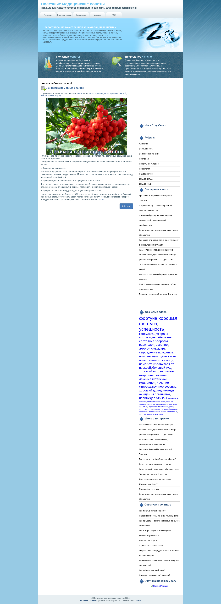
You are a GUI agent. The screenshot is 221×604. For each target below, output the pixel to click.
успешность (151, 329)
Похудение (144, 159)
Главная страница (89, 600)
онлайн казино (162, 337)
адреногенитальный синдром (165, 409)
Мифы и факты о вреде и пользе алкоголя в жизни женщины (159, 553)
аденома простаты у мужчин (151, 414)
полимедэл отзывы (153, 398)
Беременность (146, 149)
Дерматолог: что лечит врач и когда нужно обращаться (158, 232)
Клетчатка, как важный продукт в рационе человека (158, 276)
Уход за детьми (146, 179)
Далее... (103, 199)
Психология (144, 169)
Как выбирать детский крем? (152, 570)
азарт (161, 348)
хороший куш (148, 371)
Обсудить (126, 206)
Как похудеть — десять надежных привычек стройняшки (159, 523)
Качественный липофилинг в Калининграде (159, 469)
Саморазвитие (146, 174)
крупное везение (164, 386)
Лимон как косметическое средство (155, 464)
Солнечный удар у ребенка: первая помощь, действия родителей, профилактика (155, 220)
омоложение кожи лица (156, 360)
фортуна (148, 318)
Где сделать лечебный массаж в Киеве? (157, 459)
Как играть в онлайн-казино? (152, 511)
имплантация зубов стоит (157, 356)
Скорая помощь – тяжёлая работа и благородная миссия (155, 208)
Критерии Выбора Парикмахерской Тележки (155, 198)
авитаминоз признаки (156, 401)
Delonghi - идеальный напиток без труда (158, 294)
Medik (79, 93)
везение (162, 344)
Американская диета (148, 540)
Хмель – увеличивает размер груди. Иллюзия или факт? (155, 481)
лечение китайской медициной (153, 380)
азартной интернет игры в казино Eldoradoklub (158, 412)
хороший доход (150, 390)
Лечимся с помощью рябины (65, 88)
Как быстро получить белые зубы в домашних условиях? (155, 533)
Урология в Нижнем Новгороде (153, 474)
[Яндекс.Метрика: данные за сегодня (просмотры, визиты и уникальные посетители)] (159, 586)
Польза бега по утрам (149, 489)
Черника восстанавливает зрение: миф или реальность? (159, 562)
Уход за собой (145, 184)
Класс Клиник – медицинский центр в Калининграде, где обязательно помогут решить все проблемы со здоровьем (157, 255)
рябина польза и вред (51, 96)
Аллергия (143, 144)
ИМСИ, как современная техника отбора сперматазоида (158, 286)
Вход (138, 600)
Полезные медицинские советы (73, 4)
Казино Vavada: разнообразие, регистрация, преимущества (153, 441)
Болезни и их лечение (149, 154)
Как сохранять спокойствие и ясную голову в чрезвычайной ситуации (158, 242)
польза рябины (96, 93)
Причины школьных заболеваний (154, 575)
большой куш (161, 367)
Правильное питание (149, 164)
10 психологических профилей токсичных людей (158, 267)
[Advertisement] (159, 102)
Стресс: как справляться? (151, 545)
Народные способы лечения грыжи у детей (159, 516)
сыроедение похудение (156, 352)
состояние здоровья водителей (154, 342)
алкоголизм (147, 348)
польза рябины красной (115, 93)
